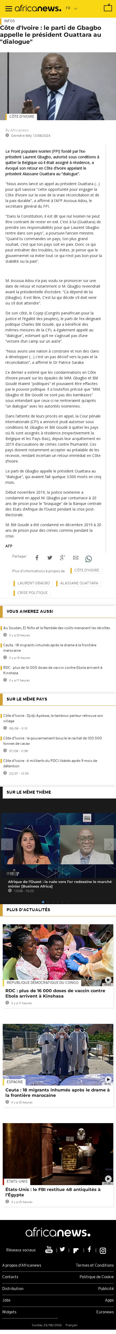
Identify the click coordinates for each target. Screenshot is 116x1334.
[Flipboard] (76, 1250)
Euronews (105, 1312)
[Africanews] (38, 9)
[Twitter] (63, 1250)
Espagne (15, 1082)
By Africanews (17, 131)
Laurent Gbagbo (34, 583)
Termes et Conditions (95, 1266)
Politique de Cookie (97, 1277)
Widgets (9, 1312)
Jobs (6, 1301)
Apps (109, 1301)
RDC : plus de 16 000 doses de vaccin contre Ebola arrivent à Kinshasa (55, 993)
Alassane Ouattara (79, 583)
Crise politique (33, 593)
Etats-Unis (17, 1182)
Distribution (12, 1289)
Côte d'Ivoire (21, 117)
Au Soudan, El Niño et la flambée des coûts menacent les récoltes (56, 628)
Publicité (106, 1289)
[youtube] (49, 1250)
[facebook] (90, 1250)
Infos (9, 21)
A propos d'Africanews (21, 1266)
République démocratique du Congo (43, 983)
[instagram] (103, 1250)
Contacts (10, 1277)
